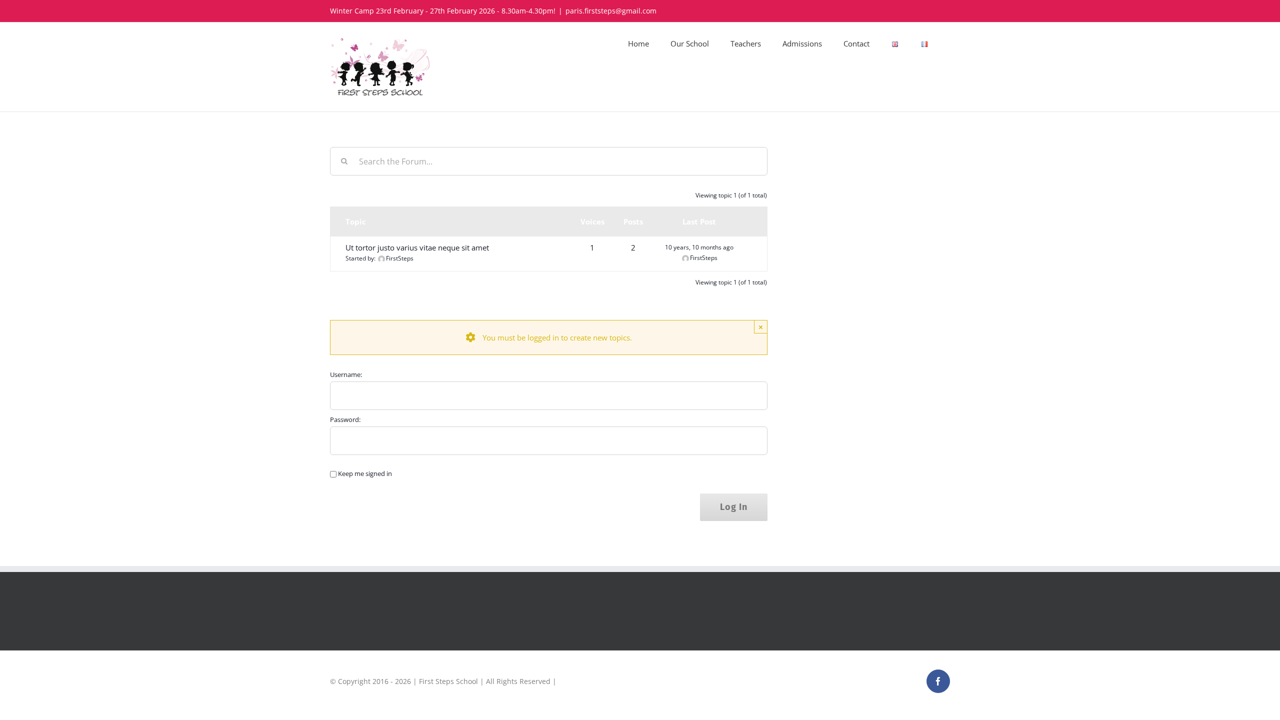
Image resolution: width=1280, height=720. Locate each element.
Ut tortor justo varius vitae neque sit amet (417, 247)
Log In (734, 507)
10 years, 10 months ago (699, 247)
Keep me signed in (365, 473)
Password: (345, 419)
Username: (346, 374)
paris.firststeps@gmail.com (611, 11)
